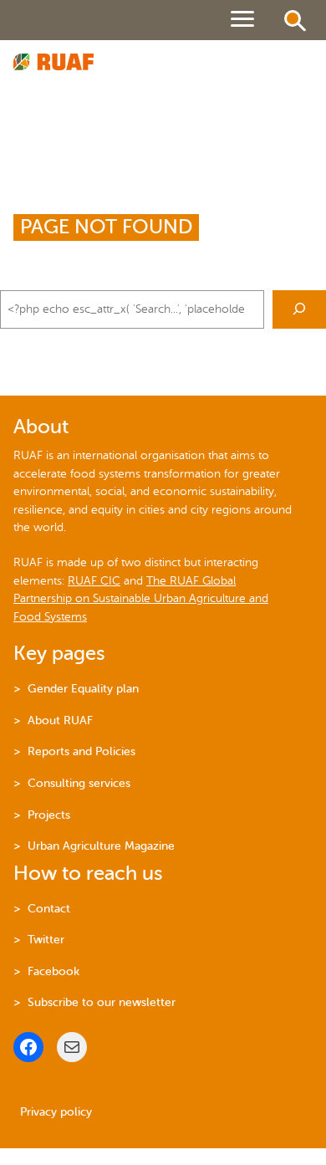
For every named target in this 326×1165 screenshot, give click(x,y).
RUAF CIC (94, 581)
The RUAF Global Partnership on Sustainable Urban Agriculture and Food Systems (140, 599)
